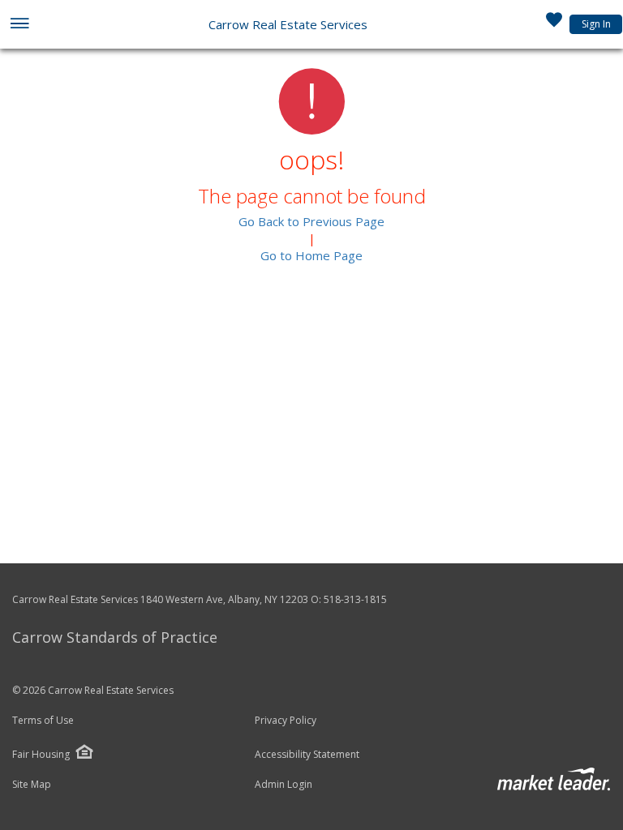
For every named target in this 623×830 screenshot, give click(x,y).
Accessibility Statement (307, 754)
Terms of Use (43, 720)
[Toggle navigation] (19, 25)
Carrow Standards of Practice (114, 637)
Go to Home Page (311, 255)
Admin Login (283, 784)
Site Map (31, 784)
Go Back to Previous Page (311, 221)
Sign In (596, 24)
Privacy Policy (285, 720)
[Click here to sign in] (554, 24)
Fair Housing (41, 754)
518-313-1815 (355, 599)
